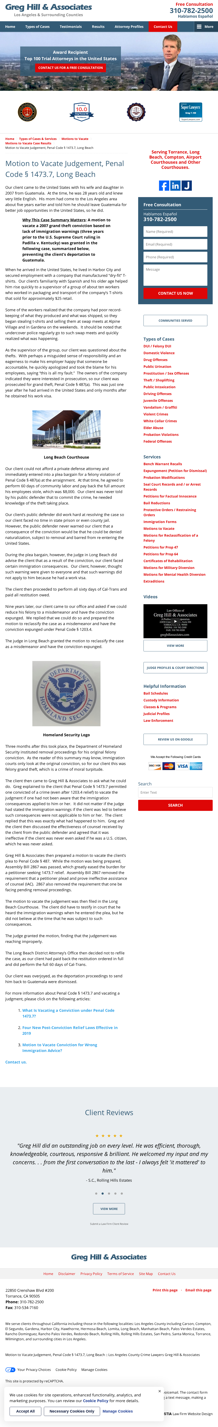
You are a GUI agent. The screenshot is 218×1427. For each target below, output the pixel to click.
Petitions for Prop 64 (160, 554)
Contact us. (16, 1062)
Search (175, 805)
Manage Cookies (94, 1369)
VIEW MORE (175, 646)
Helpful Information (164, 686)
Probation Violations (161, 434)
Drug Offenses (155, 359)
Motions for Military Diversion (169, 567)
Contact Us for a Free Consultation (70, 67)
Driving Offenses (157, 393)
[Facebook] (164, 186)
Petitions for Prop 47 (160, 547)
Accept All (25, 1411)
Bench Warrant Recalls (162, 464)
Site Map (146, 1273)
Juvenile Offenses (158, 400)
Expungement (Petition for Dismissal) (175, 470)
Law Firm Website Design (186, 1413)
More (209, 26)
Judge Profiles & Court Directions (175, 668)
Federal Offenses (157, 441)
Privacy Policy (91, 1273)
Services (152, 457)
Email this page (198, 1290)
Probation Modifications (164, 477)
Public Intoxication (159, 387)
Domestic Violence (159, 353)
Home (10, 26)
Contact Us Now (175, 293)
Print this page (165, 1290)
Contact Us (163, 26)
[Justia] (187, 186)
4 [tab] (115, 1193)
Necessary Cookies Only (72, 1411)
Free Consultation (162, 205)
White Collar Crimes (160, 421)
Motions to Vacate (158, 528)
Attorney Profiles (129, 26)
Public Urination (157, 366)
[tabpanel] (109, 1158)
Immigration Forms (159, 521)
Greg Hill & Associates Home (48, 10)
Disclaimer (66, 1273)
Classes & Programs (159, 707)
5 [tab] (122, 1193)
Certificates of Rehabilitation (168, 561)
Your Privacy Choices (34, 1369)
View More (109, 1209)
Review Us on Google (175, 739)
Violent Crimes (155, 414)
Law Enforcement (158, 720)
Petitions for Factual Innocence (169, 496)
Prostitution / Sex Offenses (166, 373)
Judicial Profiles (156, 713)
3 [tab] (109, 1193)
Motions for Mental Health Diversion (174, 574)
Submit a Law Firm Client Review (109, 1224)
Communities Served (175, 320)
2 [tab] (102, 1193)
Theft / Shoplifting (158, 380)
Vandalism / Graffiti (160, 407)
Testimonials (71, 26)
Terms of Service (120, 1273)
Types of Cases (37, 26)
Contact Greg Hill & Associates (191, 11)
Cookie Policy (66, 1369)
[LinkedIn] (175, 186)
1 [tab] (96, 1193)
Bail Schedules (155, 693)
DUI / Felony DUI (157, 346)
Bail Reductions (156, 503)
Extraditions (153, 581)
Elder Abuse (153, 427)
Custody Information (161, 700)
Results (98, 26)
